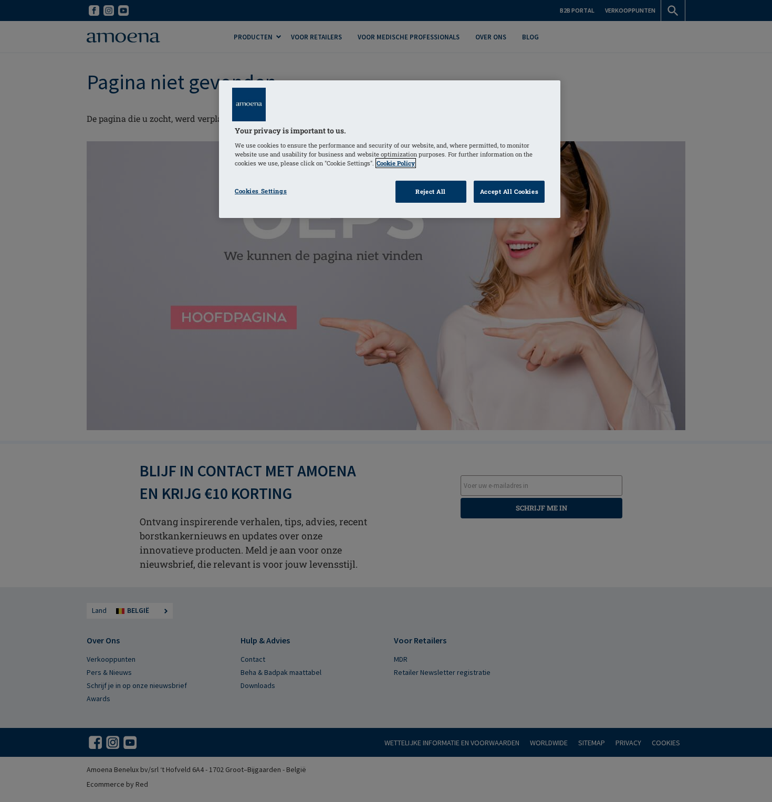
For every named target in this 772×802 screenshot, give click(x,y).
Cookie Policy (396, 163)
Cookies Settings (261, 191)
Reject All (430, 191)
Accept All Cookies (509, 191)
